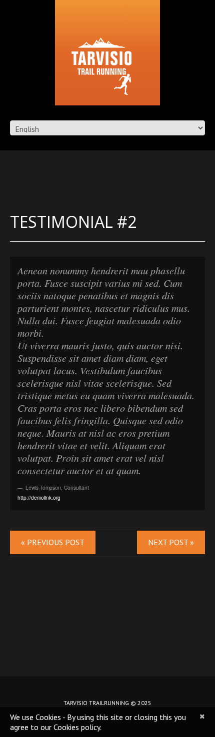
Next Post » (171, 542)
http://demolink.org (39, 497)
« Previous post (52, 542)
